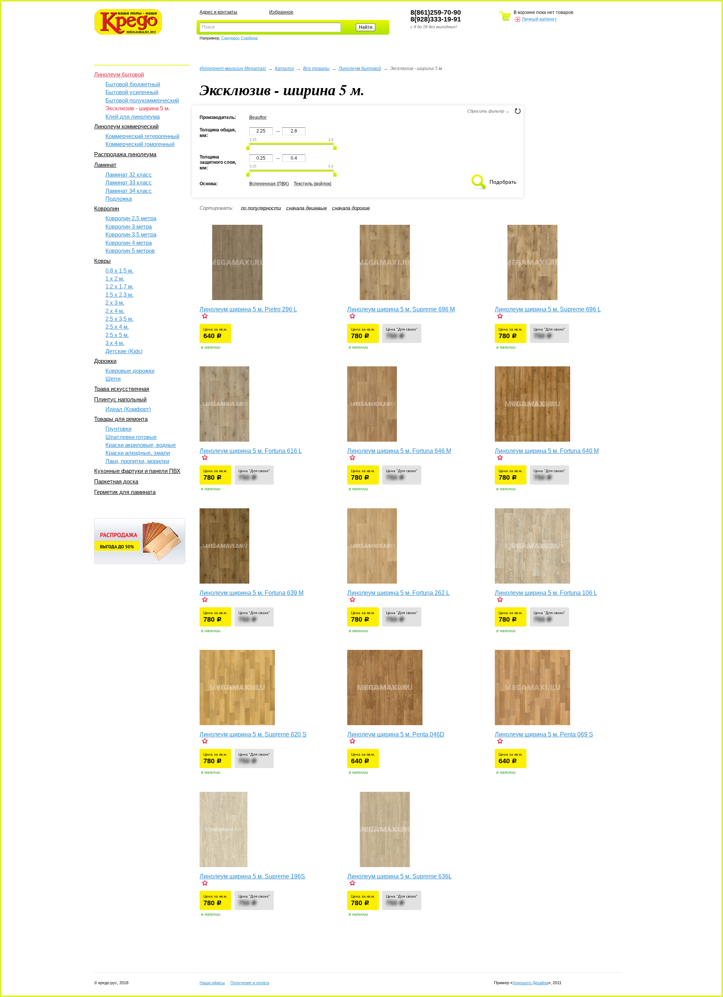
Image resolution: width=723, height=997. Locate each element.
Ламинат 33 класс (128, 182)
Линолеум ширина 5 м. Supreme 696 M (401, 309)
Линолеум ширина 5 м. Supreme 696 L (548, 309)
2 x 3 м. (114, 302)
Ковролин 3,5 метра (130, 234)
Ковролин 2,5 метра (130, 218)
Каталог (284, 68)
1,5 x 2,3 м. (119, 294)
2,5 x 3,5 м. (119, 319)
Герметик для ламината (125, 492)
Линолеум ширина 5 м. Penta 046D (395, 734)
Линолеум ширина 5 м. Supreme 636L (399, 876)
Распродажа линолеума (125, 154)
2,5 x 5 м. (117, 335)
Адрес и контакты (218, 12)
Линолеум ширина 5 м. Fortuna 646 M (399, 451)
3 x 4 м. (114, 343)
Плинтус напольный (120, 399)
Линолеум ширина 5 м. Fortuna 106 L (546, 593)
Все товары (316, 68)
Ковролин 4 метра (128, 242)
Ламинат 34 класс (128, 191)
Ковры (102, 261)
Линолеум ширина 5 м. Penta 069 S (544, 734)
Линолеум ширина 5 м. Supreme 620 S (253, 734)
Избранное (281, 12)
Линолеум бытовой (119, 74)
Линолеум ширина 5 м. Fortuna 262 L (398, 593)
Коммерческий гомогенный (139, 144)
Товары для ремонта (121, 419)
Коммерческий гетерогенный (142, 136)
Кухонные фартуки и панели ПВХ (137, 471)
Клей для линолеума (132, 116)
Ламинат (105, 165)
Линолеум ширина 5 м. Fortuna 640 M (547, 451)
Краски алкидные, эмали (137, 453)
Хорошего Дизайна (530, 982)
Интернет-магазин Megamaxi (233, 68)
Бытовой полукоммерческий (142, 100)
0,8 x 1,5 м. (119, 270)
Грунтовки (118, 428)
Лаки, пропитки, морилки (137, 461)
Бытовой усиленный (131, 92)
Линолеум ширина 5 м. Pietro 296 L (248, 309)
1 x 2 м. (114, 278)
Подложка (118, 198)
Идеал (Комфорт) (128, 409)
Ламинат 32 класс (128, 174)
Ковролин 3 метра (128, 226)
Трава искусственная (121, 389)
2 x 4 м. (114, 311)
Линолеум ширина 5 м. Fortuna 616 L (251, 451)
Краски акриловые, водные (140, 445)
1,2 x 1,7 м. (119, 286)
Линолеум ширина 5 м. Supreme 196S (252, 876)
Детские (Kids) (124, 351)
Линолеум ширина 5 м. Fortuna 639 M (252, 593)
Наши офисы (212, 982)
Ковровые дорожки (129, 370)
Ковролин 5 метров (130, 250)
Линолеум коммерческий (126, 126)
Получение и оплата (249, 982)
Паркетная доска (116, 481)
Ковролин (106, 208)
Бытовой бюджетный (132, 84)
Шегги (112, 378)
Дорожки (105, 361)
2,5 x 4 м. (117, 326)
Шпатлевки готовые (131, 437)
